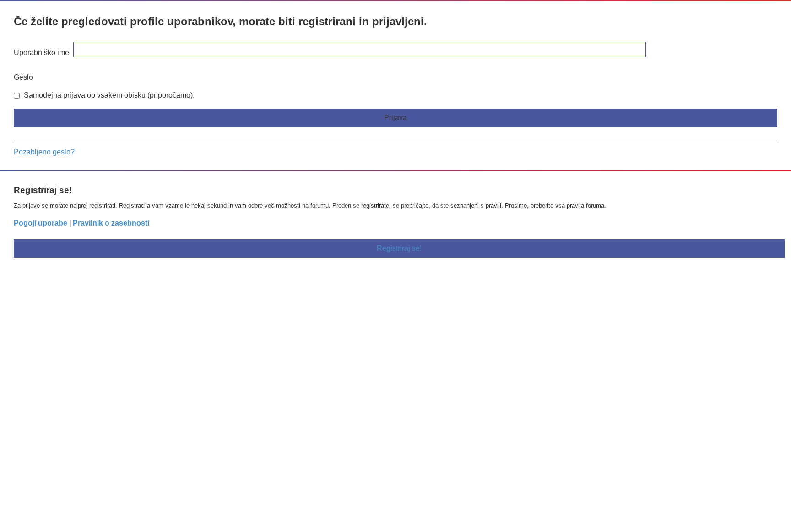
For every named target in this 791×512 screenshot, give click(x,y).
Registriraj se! (399, 248)
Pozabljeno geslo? (44, 152)
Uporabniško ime (41, 52)
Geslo (23, 77)
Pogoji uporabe (40, 223)
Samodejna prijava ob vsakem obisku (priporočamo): (108, 95)
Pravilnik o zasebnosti (111, 223)
